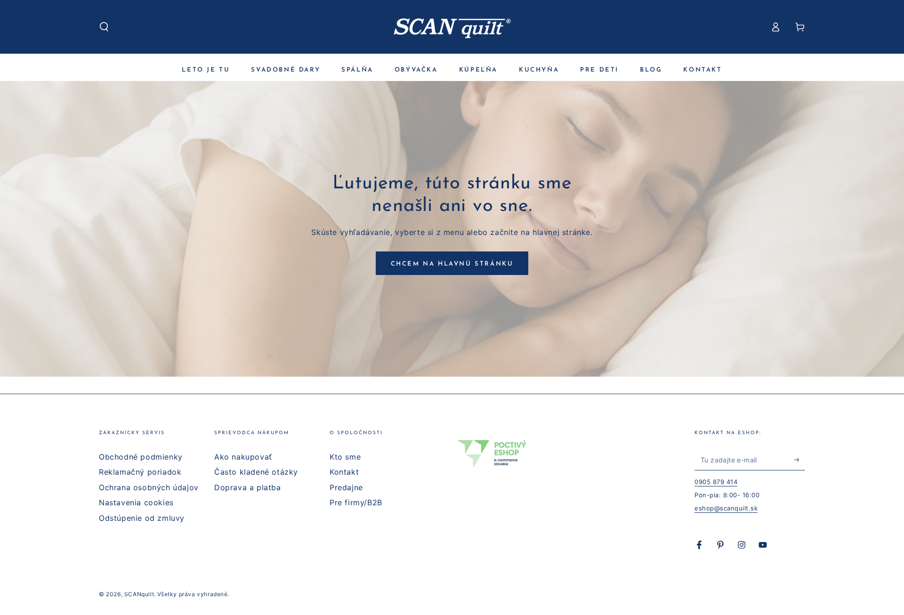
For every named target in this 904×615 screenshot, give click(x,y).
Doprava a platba (247, 487)
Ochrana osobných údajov (149, 487)
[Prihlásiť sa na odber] (799, 459)
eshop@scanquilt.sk (726, 508)
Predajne (346, 487)
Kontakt (344, 472)
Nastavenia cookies (136, 502)
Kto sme (345, 456)
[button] (104, 26)
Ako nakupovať (243, 456)
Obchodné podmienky (141, 456)
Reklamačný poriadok (140, 472)
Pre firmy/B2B (356, 502)
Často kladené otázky (256, 472)
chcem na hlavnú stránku (452, 264)
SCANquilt (139, 594)
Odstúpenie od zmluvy (142, 518)
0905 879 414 (715, 482)
